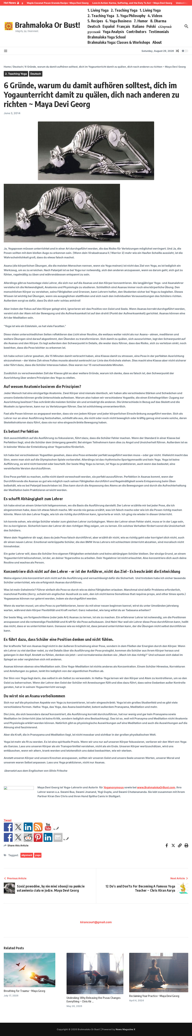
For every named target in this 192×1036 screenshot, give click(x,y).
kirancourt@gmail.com (96, 922)
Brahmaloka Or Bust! (47, 24)
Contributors (136, 31)
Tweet (7, 820)
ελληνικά (165, 26)
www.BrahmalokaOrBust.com (156, 787)
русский (94, 31)
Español (109, 26)
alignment (26, 855)
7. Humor (141, 21)
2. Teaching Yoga (124, 10)
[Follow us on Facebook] (8, 827)
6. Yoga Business (118, 21)
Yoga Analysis (113, 31)
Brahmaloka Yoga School (107, 37)
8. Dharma (158, 21)
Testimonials (159, 31)
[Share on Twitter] (18, 837)
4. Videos (155, 15)
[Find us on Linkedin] (28, 827)
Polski (151, 26)
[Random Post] (177, 50)
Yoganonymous (114, 787)
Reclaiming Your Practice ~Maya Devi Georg (154, 996)
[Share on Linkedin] (48, 837)
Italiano (138, 26)
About (157, 42)
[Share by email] (57, 837)
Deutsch (94, 26)
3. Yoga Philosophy (130, 15)
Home (7, 66)
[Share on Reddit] (28, 837)
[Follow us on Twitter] (18, 827)
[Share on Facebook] (8, 837)
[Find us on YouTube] (48, 827)
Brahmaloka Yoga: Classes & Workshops (119, 42)
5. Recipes (95, 21)
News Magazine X (125, 1029)
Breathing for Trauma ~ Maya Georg (24, 990)
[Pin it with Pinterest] (38, 837)
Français (123, 26)
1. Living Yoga (98, 10)
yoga (37, 855)
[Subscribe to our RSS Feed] (38, 827)
